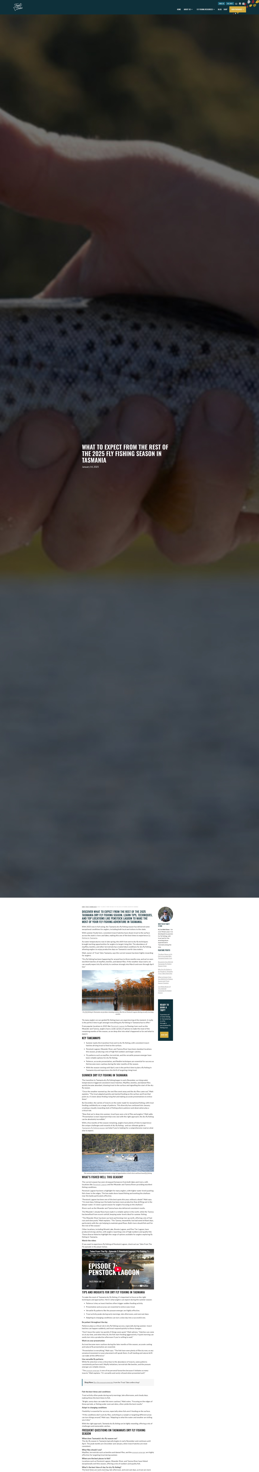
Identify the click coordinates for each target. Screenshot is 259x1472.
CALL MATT (230, 3)
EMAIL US (221, 3)
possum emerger (93, 1370)
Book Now (164, 1035)
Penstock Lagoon (118, 1026)
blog (220, 9)
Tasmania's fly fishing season (93, 1128)
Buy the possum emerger (103, 1382)
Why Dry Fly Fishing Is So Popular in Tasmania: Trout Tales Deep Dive (165, 971)
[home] (18, 6)
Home (179, 9)
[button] (188, 9)
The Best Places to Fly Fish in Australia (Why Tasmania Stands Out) (165, 956)
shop (225, 9)
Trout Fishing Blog (91, 907)
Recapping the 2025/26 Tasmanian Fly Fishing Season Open (165, 964)
